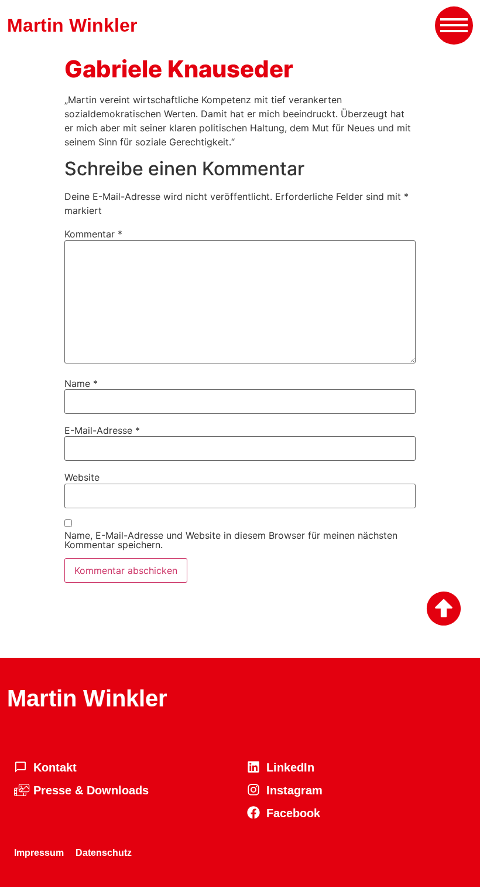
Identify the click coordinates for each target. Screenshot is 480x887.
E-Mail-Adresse (102, 430)
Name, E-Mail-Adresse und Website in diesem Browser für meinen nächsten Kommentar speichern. (230, 540)
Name (81, 383)
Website (82, 477)
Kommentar (93, 234)
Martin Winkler (72, 25)
